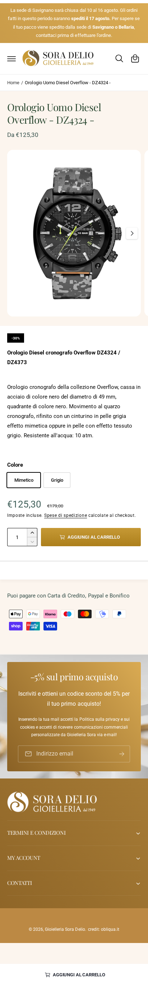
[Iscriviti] (122, 754)
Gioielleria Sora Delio (65, 929)
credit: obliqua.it (103, 929)
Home (13, 82)
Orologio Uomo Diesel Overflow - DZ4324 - (68, 82)
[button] (11, 58)
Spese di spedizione (65, 515)
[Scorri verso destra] (132, 233)
